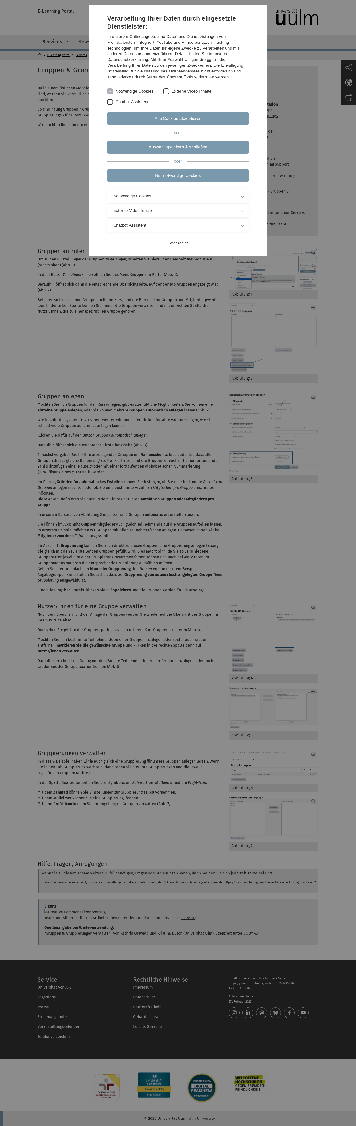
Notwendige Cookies (135, 91)
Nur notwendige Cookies (178, 175)
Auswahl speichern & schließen (178, 147)
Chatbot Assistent (132, 102)
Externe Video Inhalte (191, 91)
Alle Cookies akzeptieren (178, 118)
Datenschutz (178, 243)
